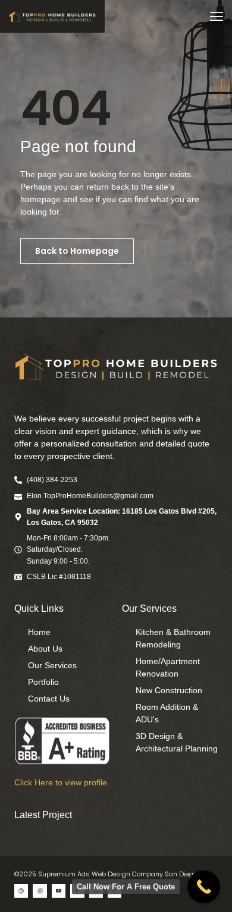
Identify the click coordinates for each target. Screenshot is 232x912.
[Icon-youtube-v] (58, 891)
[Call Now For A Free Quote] (203, 886)
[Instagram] (39, 891)
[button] (216, 16)
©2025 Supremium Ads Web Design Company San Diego (105, 874)
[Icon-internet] (21, 891)
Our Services (149, 608)
